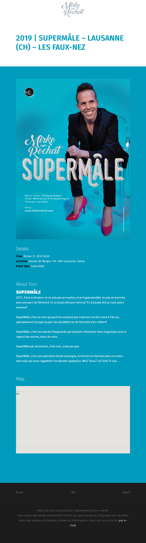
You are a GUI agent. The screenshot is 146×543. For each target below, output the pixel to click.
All (73, 492)
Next (126, 492)
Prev (19, 492)
